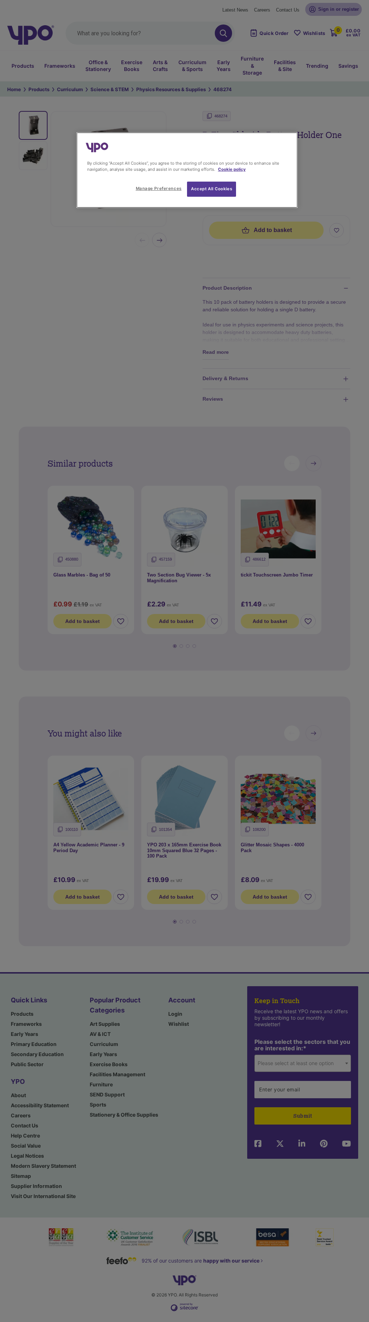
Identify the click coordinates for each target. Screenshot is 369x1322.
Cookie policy (232, 169)
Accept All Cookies (211, 188)
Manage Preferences (159, 188)
